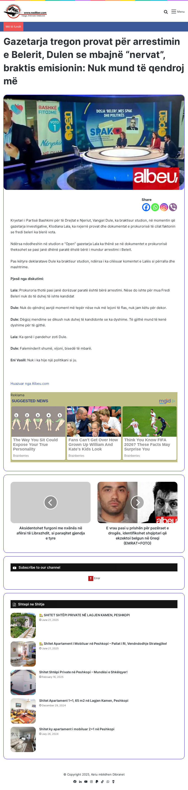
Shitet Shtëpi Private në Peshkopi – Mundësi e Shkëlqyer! (83, 672)
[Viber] (173, 207)
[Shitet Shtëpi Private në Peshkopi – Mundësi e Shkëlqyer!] (23, 682)
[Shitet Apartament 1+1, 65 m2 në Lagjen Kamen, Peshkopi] (23, 711)
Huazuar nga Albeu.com (30, 383)
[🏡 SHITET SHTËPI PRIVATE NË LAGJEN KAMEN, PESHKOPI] (23, 625)
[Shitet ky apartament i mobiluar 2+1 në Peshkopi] (23, 739)
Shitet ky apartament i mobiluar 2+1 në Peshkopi (76, 729)
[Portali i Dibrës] (25, 11)
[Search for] (165, 13)
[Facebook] (146, 207)
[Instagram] (164, 207)
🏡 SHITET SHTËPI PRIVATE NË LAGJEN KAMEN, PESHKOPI (84, 615)
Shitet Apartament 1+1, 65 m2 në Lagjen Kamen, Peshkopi (83, 700)
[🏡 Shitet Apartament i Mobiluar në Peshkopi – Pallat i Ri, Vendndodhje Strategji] (23, 654)
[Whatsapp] (155, 207)
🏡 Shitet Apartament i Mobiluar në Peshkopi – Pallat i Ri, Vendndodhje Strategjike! (103, 643)
